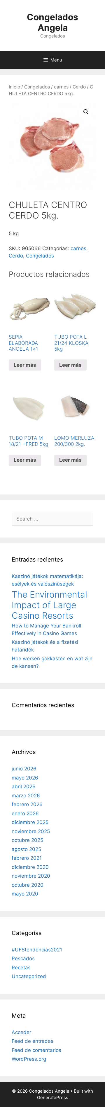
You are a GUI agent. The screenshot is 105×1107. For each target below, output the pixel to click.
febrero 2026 (27, 804)
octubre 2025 (27, 840)
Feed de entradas (32, 1041)
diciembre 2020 (30, 867)
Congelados (37, 87)
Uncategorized (29, 976)
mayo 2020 (25, 894)
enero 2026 (25, 813)
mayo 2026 (25, 778)
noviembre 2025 (31, 831)
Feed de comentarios (36, 1050)
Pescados (23, 958)
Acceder (21, 1032)
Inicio (14, 87)
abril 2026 (24, 786)
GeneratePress (52, 1097)
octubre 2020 (27, 885)
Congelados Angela (52, 22)
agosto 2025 (26, 849)
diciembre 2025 (30, 822)
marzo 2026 (26, 796)
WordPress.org (29, 1059)
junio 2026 (24, 769)
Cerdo (79, 87)
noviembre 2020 (31, 876)
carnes (61, 87)
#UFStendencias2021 (37, 950)
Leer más (25, 365)
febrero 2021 (27, 858)
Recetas (21, 967)
